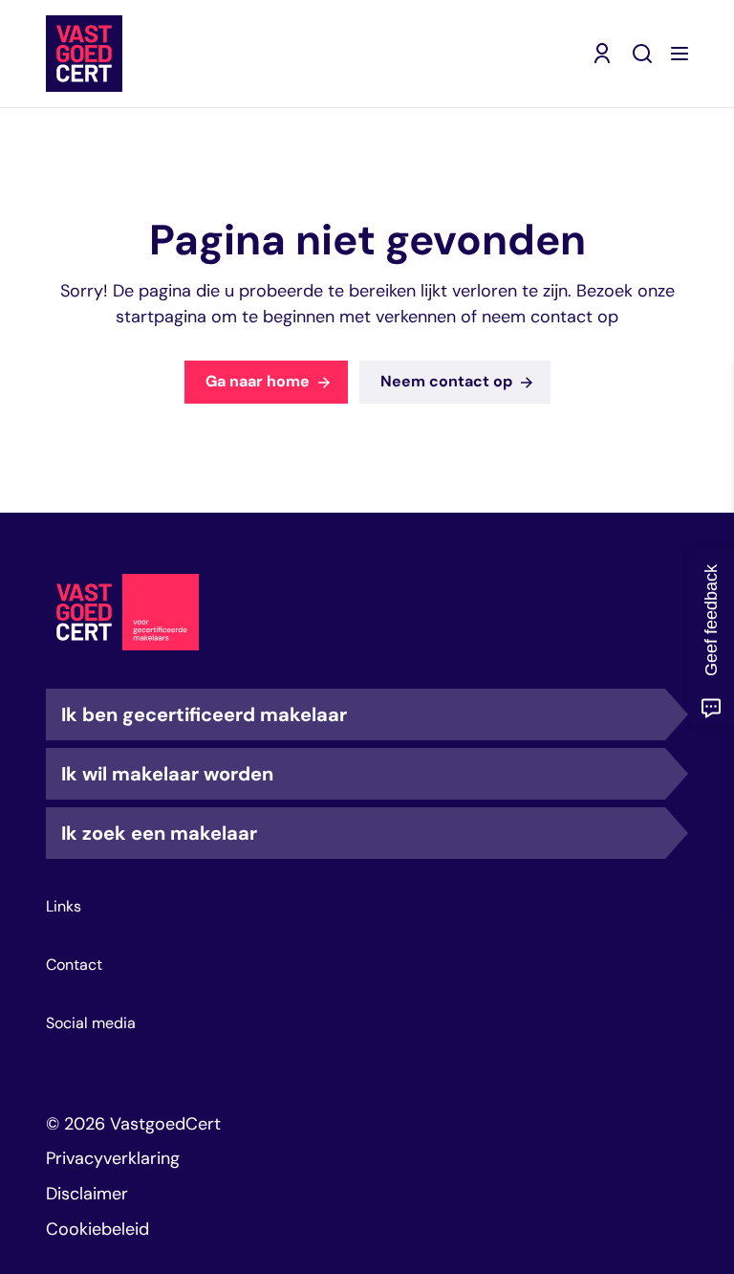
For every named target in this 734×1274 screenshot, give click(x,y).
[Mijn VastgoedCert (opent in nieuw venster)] (602, 53)
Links (63, 906)
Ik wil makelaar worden (167, 773)
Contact (74, 965)
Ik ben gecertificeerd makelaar (204, 714)
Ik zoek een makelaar (159, 833)
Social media (91, 1023)
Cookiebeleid (97, 1229)
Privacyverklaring (113, 1158)
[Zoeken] (642, 53)
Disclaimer (87, 1193)
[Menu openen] (679, 53)
